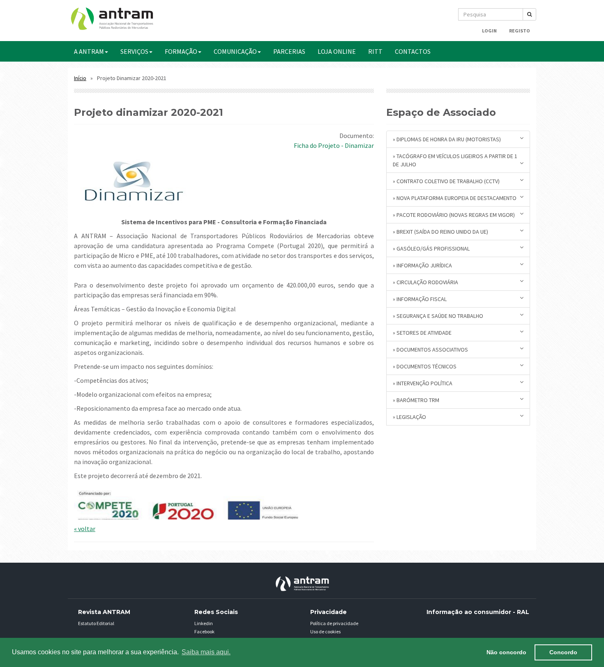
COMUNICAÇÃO (235, 51)
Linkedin (203, 623)
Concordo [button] (563, 652)
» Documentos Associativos (430, 349)
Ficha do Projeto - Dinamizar (334, 145)
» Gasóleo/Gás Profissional (431, 248)
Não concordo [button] (506, 652)
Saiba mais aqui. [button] (206, 652)
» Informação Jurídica (422, 265)
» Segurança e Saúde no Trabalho (438, 316)
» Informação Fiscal (420, 299)
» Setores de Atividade (422, 332)
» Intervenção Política (422, 383)
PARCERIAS (289, 51)
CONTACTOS (413, 51)
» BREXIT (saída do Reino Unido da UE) (440, 231)
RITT (375, 51)
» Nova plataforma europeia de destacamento (454, 198)
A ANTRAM (89, 51)
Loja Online (337, 51)
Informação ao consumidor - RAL (477, 612)
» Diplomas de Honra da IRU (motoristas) (447, 139)
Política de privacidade (334, 623)
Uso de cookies (325, 631)
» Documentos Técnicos (424, 366)
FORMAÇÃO (181, 51)
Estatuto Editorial (96, 623)
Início (80, 78)
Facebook (204, 631)
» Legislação (409, 417)
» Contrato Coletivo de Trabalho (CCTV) (446, 181)
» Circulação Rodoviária (425, 282)
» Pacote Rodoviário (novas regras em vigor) (454, 214)
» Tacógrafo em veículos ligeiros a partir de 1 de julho (455, 160)
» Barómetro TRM (416, 400)
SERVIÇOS (134, 51)
